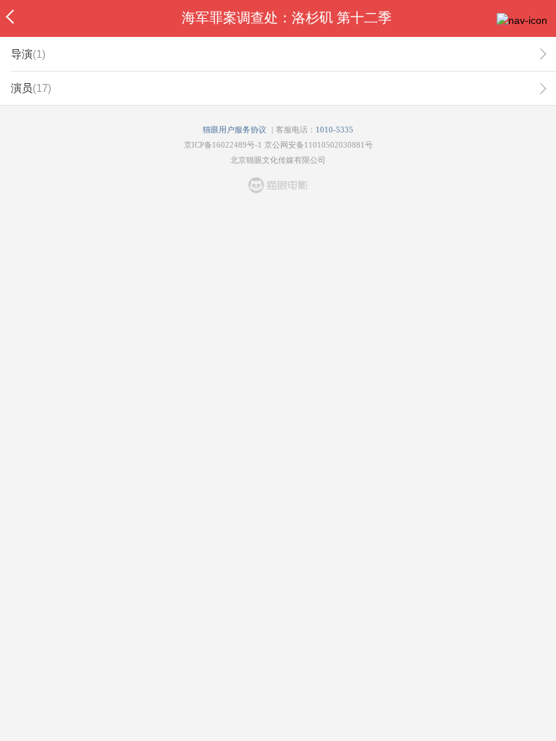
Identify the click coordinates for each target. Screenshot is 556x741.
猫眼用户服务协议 (234, 129)
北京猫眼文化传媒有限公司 (278, 160)
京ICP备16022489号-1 (223, 144)
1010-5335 (334, 129)
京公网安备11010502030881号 (318, 144)
